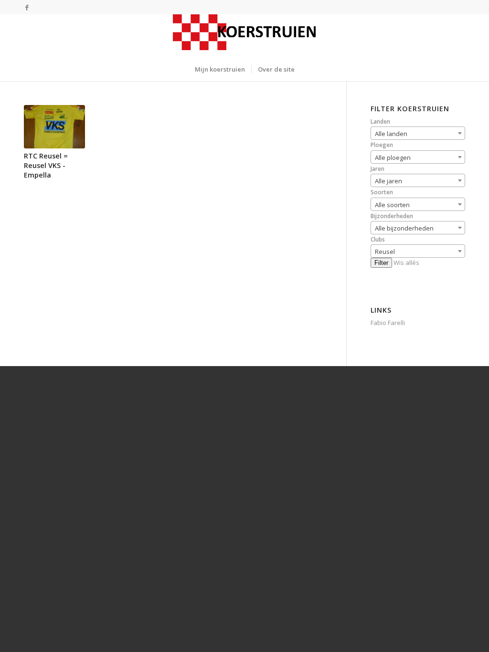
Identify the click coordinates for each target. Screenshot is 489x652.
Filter (381, 262)
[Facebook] (27, 7)
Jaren (377, 169)
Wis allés (406, 262)
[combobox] (418, 133)
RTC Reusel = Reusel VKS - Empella (46, 165)
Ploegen (382, 145)
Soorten (382, 192)
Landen (380, 121)
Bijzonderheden (392, 216)
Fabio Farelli (388, 322)
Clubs (378, 239)
